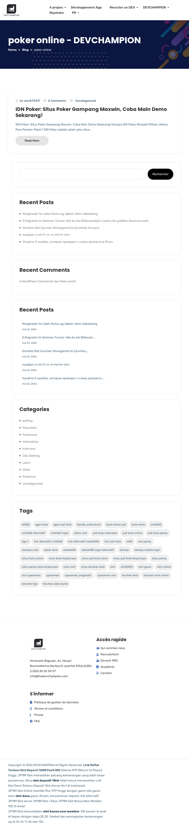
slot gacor (145, 566)
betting (28, 420)
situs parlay (159, 558)
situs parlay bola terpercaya (40, 566)
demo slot (80, 533)
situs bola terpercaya (62, 558)
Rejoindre (56, 13)
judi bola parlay (158, 533)
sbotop (124, 550)
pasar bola (51, 550)
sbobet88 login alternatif (97, 550)
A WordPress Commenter (36, 281)
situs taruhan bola (93, 566)
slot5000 (127, 566)
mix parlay (144, 541)
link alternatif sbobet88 (83, 541)
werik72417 (32, 100)
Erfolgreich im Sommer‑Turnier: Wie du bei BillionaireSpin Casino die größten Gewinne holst (85, 221)
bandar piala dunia (89, 524)
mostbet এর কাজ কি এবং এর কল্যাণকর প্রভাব (46, 235)
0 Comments (57, 100)
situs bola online (32, 558)
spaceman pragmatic (78, 575)
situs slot (69, 566)
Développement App (86, 7)
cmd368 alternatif (33, 533)
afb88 (26, 524)
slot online (164, 566)
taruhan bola (130, 575)
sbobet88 (69, 550)
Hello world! (68, 281)
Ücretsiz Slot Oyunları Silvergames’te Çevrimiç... (55, 351)
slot (112, 566)
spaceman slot (106, 575)
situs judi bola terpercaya (129, 558)
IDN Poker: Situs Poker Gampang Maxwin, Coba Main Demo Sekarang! (91, 112)
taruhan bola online (156, 575)
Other (26, 469)
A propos (56, 7)
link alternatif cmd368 (48, 541)
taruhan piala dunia (55, 583)
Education (30, 427)
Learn (26, 462)
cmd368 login (60, 533)
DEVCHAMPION (154, 7)
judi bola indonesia (105, 533)
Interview (29, 448)
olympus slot (30, 550)
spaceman (52, 575)
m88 (129, 541)
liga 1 (25, 541)
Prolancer (29, 476)
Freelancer (30, 434)
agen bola (41, 524)
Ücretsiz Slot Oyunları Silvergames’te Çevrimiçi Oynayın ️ (61, 228)
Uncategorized (85, 100)
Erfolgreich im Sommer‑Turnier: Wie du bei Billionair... (58, 337)
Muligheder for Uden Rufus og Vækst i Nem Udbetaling (60, 214)
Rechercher (160, 174)
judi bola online (132, 533)
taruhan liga (29, 583)
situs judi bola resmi (95, 558)
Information (31, 441)
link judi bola (112, 541)
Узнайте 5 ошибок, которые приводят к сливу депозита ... (63, 378)
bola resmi (138, 524)
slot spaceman (31, 575)
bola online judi (116, 524)
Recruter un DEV (122, 7)
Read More (32, 140)
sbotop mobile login (147, 550)
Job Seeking (31, 455)
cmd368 (156, 524)
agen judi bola (62, 524)
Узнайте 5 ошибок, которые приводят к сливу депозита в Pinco (68, 242)
